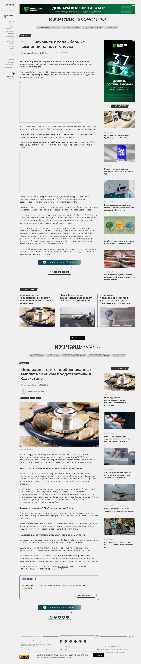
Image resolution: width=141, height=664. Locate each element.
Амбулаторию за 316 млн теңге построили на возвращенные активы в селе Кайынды (117, 475)
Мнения (11, 46)
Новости (11, 21)
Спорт (12, 43)
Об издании (66, 646)
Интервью (37, 355)
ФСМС (39, 398)
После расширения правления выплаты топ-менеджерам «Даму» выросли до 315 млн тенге (119, 207)
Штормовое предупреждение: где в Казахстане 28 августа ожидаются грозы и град (115, 299)
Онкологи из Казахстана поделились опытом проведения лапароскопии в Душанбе (118, 438)
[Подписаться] (97, 636)
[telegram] (66, 641)
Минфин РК (24, 398)
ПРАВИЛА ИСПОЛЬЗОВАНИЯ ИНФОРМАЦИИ (113, 652)
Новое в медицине (74, 355)
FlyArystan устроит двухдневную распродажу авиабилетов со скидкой (76, 298)
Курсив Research (8, 29)
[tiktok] (75, 641)
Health (12, 39)
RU (7, 10)
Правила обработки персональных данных (115, 649)
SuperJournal (9, 36)
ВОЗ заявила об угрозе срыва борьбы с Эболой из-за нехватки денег (118, 544)
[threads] (80, 641)
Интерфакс (36, 67)
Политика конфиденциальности (111, 646)
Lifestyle (11, 34)
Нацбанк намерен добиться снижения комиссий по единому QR (118, 171)
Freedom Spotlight (8, 67)
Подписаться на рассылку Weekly (72, 634)
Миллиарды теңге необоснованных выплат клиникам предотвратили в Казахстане (36, 299)
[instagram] (61, 641)
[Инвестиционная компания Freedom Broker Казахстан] (8, 16)
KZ (13, 10)
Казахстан (10, 76)
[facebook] (85, 641)
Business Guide (9, 31)
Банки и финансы (48, 28)
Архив (12, 48)
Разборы (119, 355)
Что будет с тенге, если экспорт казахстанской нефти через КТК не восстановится (119, 277)
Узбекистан (10, 78)
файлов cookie (67, 657)
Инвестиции (71, 28)
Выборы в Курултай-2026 (108, 656)
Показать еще (77, 338)
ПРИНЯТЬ (98, 655)
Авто (12, 26)
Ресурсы (111, 28)
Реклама (11, 62)
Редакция (11, 60)
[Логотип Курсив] (9, 5)
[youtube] (70, 641)
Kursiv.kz (84, 64)
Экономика (10, 41)
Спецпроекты (9, 65)
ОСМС (32, 398)
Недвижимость (93, 28)
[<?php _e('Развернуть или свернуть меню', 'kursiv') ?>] (13, 73)
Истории (11, 24)
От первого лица (99, 355)
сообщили (48, 462)
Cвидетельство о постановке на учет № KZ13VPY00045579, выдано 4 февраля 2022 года (36, 645)
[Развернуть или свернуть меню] (13, 54)
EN (10, 10)
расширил (63, 566)
